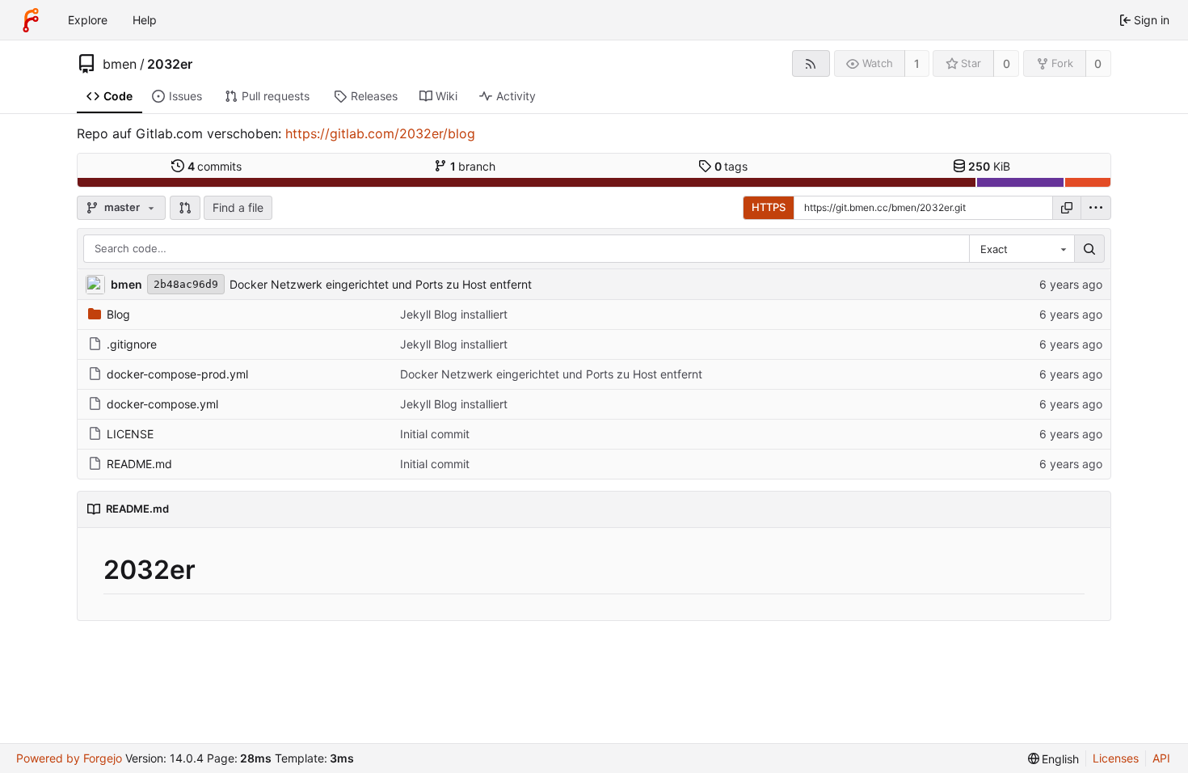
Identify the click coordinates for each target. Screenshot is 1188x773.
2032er (169, 64)
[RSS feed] (811, 63)
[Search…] (1089, 249)
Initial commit (435, 434)
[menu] (1096, 208)
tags (731, 166)
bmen (120, 64)
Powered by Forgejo (69, 758)
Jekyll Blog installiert (454, 314)
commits (214, 166)
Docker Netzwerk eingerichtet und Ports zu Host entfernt (381, 284)
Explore (87, 20)
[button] (185, 208)
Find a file (238, 207)
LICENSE (130, 434)
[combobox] (1021, 249)
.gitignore (132, 344)
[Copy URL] (1066, 208)
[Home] (30, 20)
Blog (118, 314)
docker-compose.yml (162, 404)
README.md (139, 464)
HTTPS (769, 207)
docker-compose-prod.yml (177, 374)
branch (473, 166)
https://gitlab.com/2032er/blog (380, 133)
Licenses (1116, 758)
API (1161, 758)
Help (145, 20)
